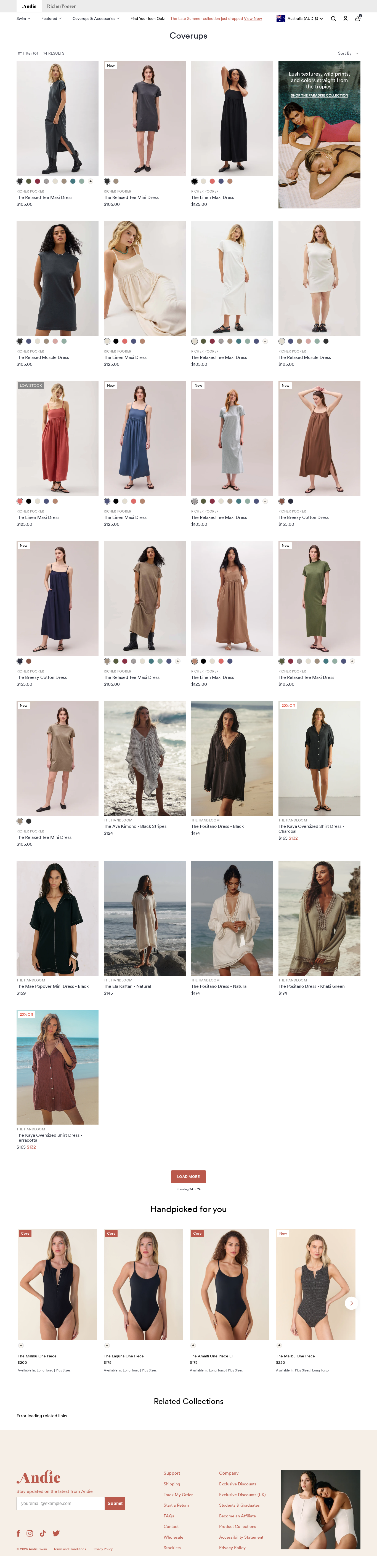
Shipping (172, 1484)
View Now (253, 18)
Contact (171, 1526)
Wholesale (173, 1537)
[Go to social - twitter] (56, 1533)
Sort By (345, 53)
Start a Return (176, 1505)
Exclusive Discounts (237, 1484)
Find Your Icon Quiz (148, 18)
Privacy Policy (232, 1547)
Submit (115, 1503)
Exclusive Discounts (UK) (242, 1494)
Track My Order (178, 1494)
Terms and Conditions (70, 1549)
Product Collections (237, 1526)
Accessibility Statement (241, 1537)
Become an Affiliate (237, 1516)
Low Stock (31, 385)
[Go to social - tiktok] (43, 1533)
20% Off (288, 705)
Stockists (172, 1547)
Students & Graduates (239, 1505)
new (111, 65)
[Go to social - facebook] (18, 1533)
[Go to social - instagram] (29, 1533)
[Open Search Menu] (333, 18)
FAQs (169, 1516)
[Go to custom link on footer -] (321, 1509)
